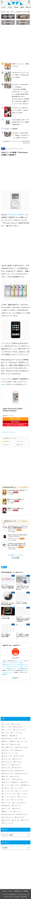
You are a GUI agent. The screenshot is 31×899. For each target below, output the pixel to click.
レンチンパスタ (17, 800)
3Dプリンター (8, 823)
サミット (18, 811)
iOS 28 (6, 744)
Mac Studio (18, 779)
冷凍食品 (6, 805)
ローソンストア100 (9, 797)
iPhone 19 (7, 759)
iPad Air (6, 767)
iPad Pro (16, 765)
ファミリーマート (9, 794)
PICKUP (16, 744)
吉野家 (26, 785)
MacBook (20, 770)
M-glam (17, 896)
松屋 (16, 782)
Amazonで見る (14, 419)
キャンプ (23, 797)
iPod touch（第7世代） (17, 215)
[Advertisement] (15, 42)
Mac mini (15, 776)
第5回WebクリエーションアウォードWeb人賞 (15, 662)
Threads (20, 817)
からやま (16, 785)
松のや (25, 782)
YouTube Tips (8, 817)
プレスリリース (8, 432)
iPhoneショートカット (10, 753)
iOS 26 (18, 762)
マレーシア (7, 730)
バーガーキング (8, 791)
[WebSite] (15, 678)
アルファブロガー (20, 661)
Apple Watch (8, 770)
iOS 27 (6, 765)
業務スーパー (7, 811)
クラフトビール (20, 730)
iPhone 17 (7, 756)
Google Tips (22, 814)
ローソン (23, 794)
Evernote (18, 727)
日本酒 (14, 735)
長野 (5, 735)
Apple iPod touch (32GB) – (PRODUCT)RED (13, 410)
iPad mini (17, 767)
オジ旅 (24, 670)
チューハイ (7, 727)
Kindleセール (8, 750)
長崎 (13, 741)
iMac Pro (6, 782)
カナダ (16, 724)
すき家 (6, 788)
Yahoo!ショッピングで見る (15, 425)
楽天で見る (14, 422)
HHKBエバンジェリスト (10, 664)
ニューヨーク (17, 733)
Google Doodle (9, 814)
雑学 (19, 750)
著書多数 (4, 674)
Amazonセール (22, 747)
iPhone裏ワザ (8, 747)
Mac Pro (6, 779)
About (4, 891)
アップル (10, 415)
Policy (10, 891)
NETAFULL (13, 894)
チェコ (6, 733)
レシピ (6, 800)
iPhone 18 (19, 756)
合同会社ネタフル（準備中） (21, 891)
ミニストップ (23, 741)
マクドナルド (17, 788)
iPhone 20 (17, 759)
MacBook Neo (8, 738)
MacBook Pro (22, 773)
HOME (3, 12)
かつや (6, 785)
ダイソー (6, 808)
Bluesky (6, 820)
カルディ (17, 805)
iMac (5, 776)
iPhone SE (7, 762)
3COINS (17, 808)
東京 (5, 741)
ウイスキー (21, 738)
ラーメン (7, 802)
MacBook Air (8, 773)
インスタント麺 (19, 802)
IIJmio (25, 820)
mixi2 (16, 820)
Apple (8, 12)
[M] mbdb (24, 896)
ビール (6, 724)
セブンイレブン (22, 791)
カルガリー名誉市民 (18, 668)
